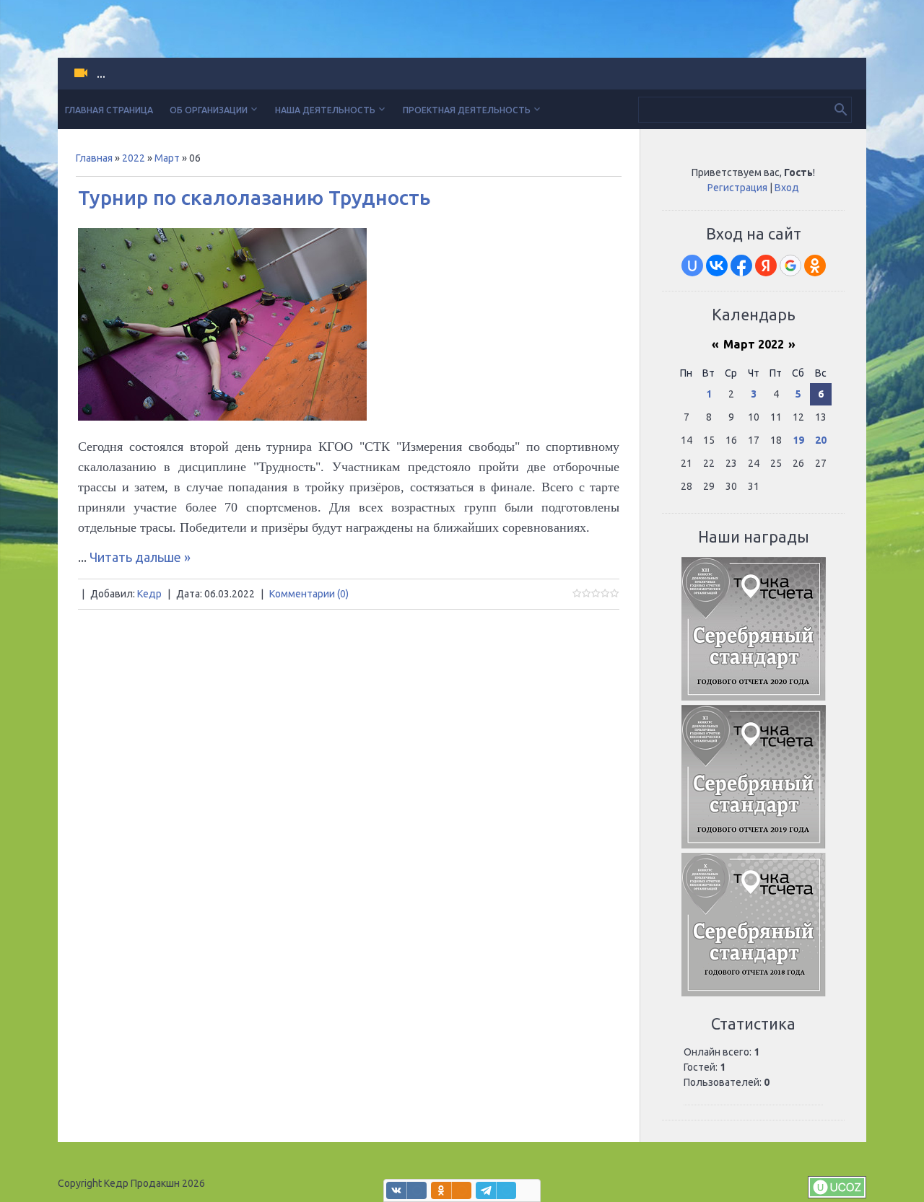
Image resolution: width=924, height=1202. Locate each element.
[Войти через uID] (692, 265)
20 (821, 440)
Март (167, 158)
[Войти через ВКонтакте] (717, 265)
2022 (133, 158)
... (101, 73)
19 (798, 440)
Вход (787, 187)
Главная (94, 158)
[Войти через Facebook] (741, 265)
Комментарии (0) (309, 594)
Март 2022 (753, 344)
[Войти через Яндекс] (766, 265)
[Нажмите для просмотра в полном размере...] (222, 415)
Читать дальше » (140, 557)
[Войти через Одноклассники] (815, 265)
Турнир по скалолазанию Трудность (254, 197)
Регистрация (737, 187)
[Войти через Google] (790, 265)
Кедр (149, 594)
